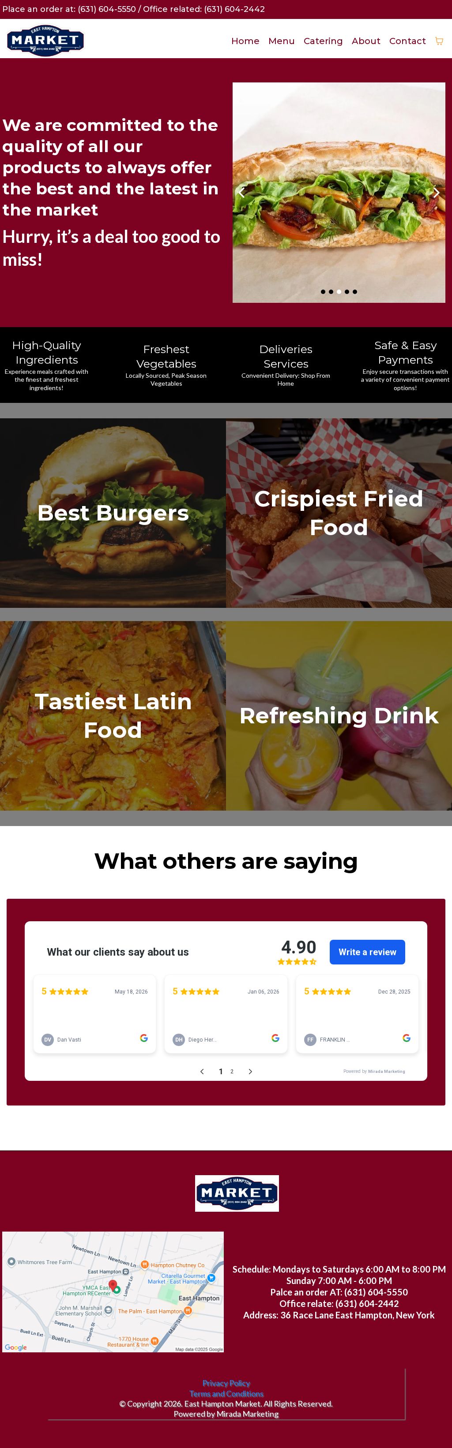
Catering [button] (323, 41)
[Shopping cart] (439, 41)
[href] (113, 1292)
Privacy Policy (226, 1383)
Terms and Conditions (226, 1393)
